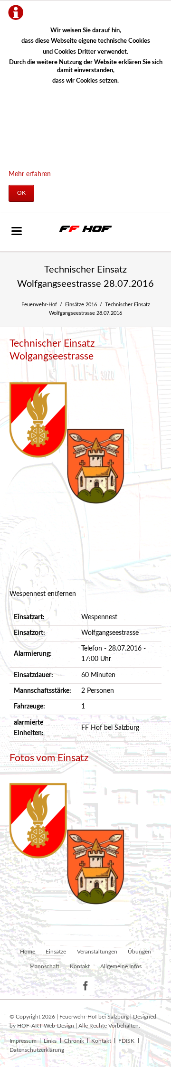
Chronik (74, 1041)
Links (50, 1041)
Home (27, 951)
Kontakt (80, 966)
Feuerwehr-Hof (39, 304)
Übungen (139, 951)
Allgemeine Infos (121, 966)
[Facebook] (85, 986)
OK (21, 193)
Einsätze (56, 951)
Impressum (23, 1041)
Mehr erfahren (30, 174)
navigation (16, 231)
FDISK (126, 1041)
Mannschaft (44, 966)
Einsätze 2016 (81, 304)
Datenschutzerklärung (37, 1050)
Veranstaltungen (97, 951)
